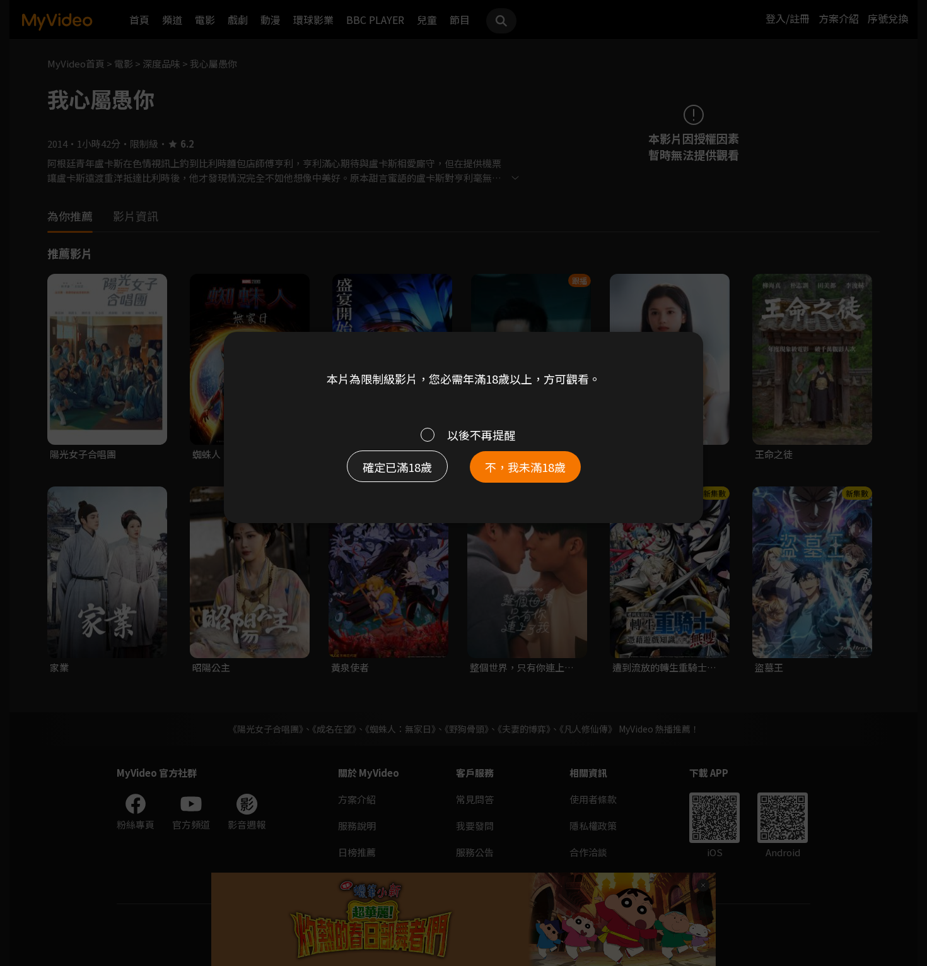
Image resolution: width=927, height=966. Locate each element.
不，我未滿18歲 (525, 467)
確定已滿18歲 (397, 467)
